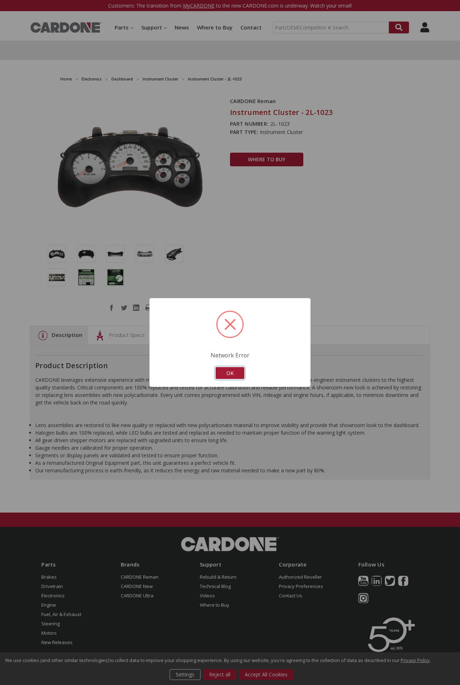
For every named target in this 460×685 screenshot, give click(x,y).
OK (230, 372)
